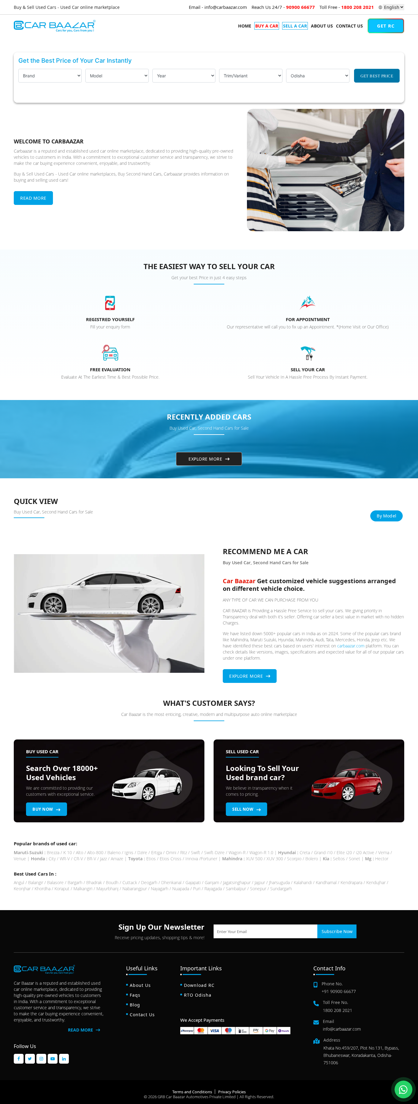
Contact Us (349, 26)
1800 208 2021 (337, 1010)
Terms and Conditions (192, 1092)
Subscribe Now (337, 931)
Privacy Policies (232, 1092)
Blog (135, 1005)
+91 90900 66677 (339, 991)
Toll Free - (346, 7)
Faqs (135, 995)
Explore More (206, 459)
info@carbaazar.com (342, 1029)
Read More (33, 198)
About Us (322, 26)
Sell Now (243, 809)
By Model (386, 516)
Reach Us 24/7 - (283, 7)
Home (244, 26)
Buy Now (43, 809)
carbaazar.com (350, 646)
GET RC (386, 26)
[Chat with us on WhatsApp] (403, 1089)
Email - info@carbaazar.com (218, 7)
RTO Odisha (197, 995)
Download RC (199, 985)
